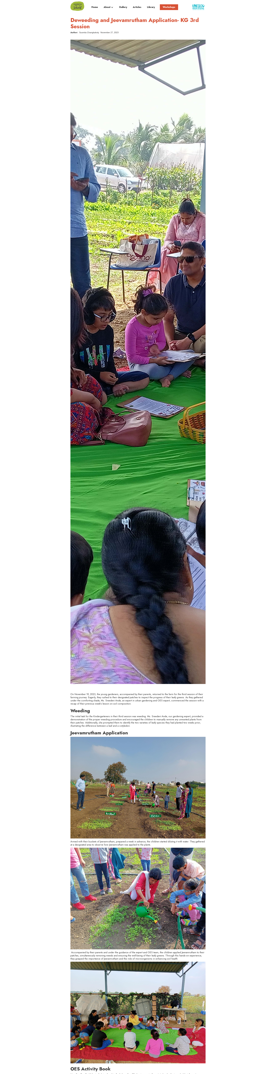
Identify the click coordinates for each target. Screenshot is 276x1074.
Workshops (169, 7)
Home (94, 7)
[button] (108, 8)
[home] (77, 6)
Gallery (123, 7)
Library (151, 7)
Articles (137, 7)
